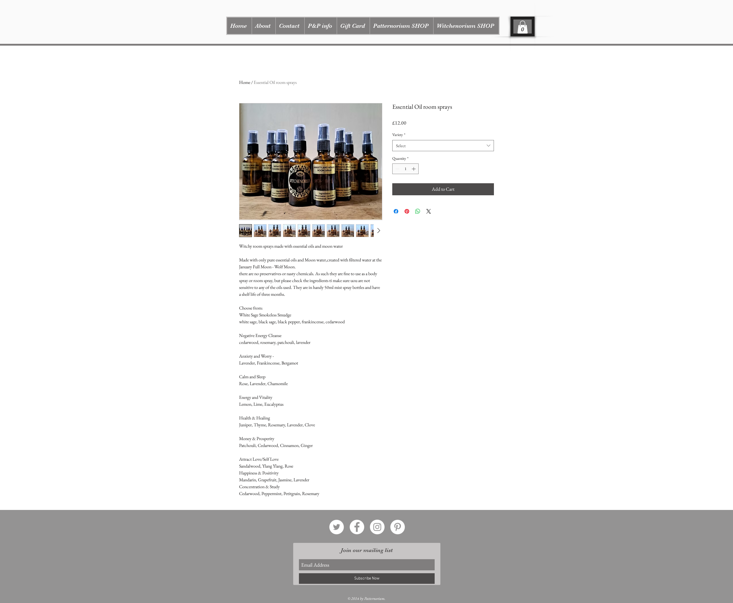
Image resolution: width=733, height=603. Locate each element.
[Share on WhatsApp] (417, 211)
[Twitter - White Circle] (336, 527)
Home (244, 82)
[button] (401, 25)
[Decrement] (396, 169)
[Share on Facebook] (396, 211)
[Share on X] (428, 211)
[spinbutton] (405, 169)
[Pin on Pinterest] (406, 211)
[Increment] (414, 169)
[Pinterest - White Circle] (397, 527)
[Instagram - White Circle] (377, 527)
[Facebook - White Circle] (357, 527)
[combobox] (443, 145)
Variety (398, 134)
